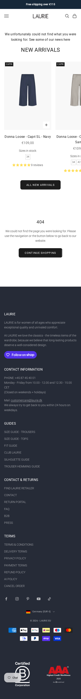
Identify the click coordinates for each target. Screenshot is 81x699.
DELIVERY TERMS (15, 551)
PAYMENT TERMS (15, 565)
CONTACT (10, 495)
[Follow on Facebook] (6, 599)
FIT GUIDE (10, 445)
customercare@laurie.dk (26, 400)
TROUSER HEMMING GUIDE (22, 466)
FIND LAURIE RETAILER (19, 488)
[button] (21, 165)
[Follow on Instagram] (17, 599)
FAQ (6, 509)
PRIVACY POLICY (15, 558)
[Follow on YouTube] (39, 599)
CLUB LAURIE (12, 452)
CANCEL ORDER (14, 586)
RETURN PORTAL (15, 502)
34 (27, 156)
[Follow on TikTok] (49, 599)
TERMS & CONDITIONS (18, 544)
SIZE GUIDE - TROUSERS (19, 432)
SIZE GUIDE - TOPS (16, 438)
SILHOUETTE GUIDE (16, 459)
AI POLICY (10, 579)
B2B (7, 516)
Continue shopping (40, 252)
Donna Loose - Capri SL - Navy (28, 137)
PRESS (8, 522)
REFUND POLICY (14, 572)
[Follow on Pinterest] (28, 599)
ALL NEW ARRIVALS (40, 184)
